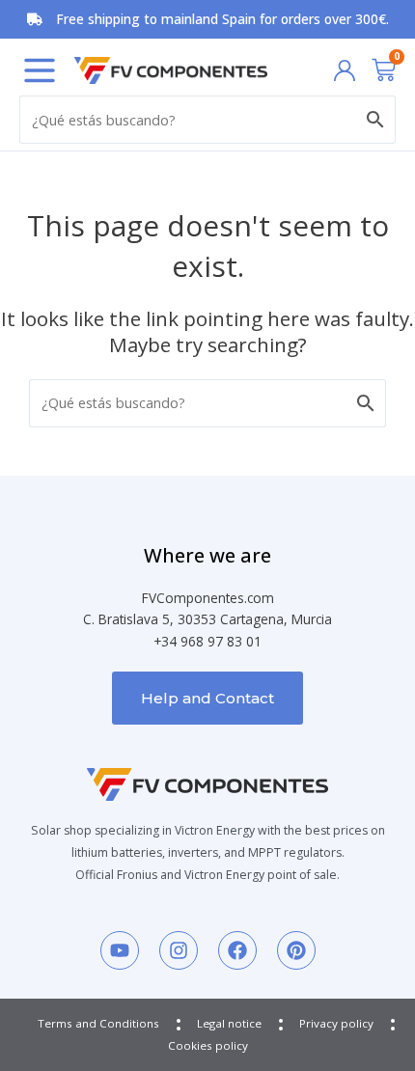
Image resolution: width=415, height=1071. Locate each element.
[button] (39, 70)
